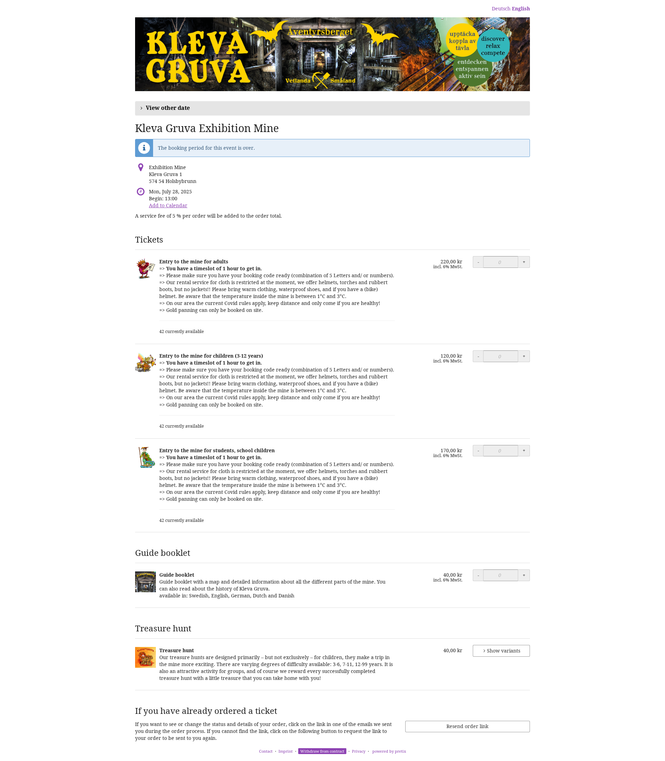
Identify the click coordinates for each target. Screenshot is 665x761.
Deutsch (501, 8)
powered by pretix (389, 751)
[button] (332, 108)
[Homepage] (332, 54)
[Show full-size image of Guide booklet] (145, 581)
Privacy (358, 751)
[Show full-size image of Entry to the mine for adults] (145, 268)
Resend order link (467, 726)
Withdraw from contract (322, 751)
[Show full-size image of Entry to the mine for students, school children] (145, 457)
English (521, 8)
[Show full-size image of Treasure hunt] (145, 657)
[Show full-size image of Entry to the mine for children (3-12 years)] (145, 362)
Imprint (285, 751)
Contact (266, 751)
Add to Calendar (168, 205)
